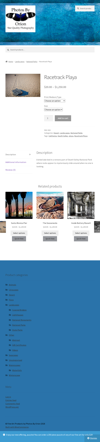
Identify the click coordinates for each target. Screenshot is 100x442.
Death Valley (63, 136)
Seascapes (13, 355)
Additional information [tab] (15, 162)
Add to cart (63, 118)
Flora (11, 299)
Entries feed (10, 400)
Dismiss (93, 438)
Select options (19, 233)
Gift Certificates (19, 345)
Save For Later (57, 40)
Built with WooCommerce (17, 427)
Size (46, 106)
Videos (15, 350)
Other (11, 335)
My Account (42, 40)
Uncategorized (15, 360)
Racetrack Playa (81, 136)
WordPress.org (12, 407)
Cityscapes (13, 289)
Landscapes (19, 61)
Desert (56, 133)
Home (8, 40)
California (53, 136)
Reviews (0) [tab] (10, 169)
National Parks (31, 61)
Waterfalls (17, 370)
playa (71, 136)
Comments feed (12, 403)
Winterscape (14, 375)
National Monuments (21, 320)
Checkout (28, 40)
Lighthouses (17, 315)
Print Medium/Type (52, 97)
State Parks (17, 330)
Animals (12, 284)
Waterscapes (14, 365)
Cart (17, 40)
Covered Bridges (19, 310)
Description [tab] (10, 154)
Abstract (16, 340)
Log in (8, 397)
